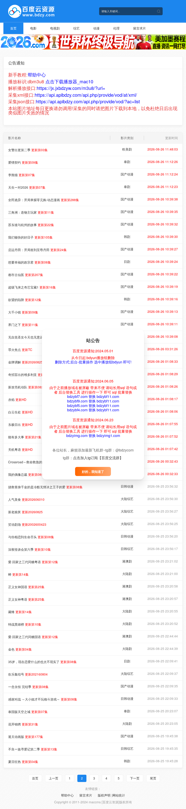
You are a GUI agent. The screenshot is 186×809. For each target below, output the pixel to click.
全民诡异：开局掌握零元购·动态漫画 (43, 199)
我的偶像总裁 (26, 474)
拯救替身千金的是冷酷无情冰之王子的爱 (45, 487)
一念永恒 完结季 (28, 686)
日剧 (127, 261)
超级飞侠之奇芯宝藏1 (32, 287)
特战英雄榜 (24, 624)
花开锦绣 (23, 724)
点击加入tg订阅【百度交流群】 (98, 457)
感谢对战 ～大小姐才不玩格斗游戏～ (42, 699)
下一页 (135, 778)
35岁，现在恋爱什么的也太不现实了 (42, 661)
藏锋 (20, 611)
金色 (20, 649)
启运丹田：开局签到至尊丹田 (37, 249)
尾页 (153, 778)
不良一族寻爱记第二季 (32, 749)
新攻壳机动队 (26, 387)
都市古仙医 (25, 274)
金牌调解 (25, 362)
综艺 (76, 28)
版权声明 (104, 795)
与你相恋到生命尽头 (31, 537)
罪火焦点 (20, 349)
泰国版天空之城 (28, 711)
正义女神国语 (26, 587)
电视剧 (55, 28)
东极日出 (20, 424)
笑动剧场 (27, 524)
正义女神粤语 (26, 599)
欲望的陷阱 (24, 299)
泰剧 (127, 161)
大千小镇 (23, 312)
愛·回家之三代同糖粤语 (33, 562)
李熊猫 (21, 175)
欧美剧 (127, 149)
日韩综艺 (127, 548)
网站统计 (118, 795)
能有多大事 (24, 437)
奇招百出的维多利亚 (31, 374)
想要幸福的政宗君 (29, 262)
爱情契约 (23, 162)
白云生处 (20, 412)
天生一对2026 (26, 187)
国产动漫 (127, 174)
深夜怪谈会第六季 (29, 549)
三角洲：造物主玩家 (31, 212)
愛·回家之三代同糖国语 (33, 636)
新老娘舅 (25, 512)
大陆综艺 (127, 498)
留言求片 (139, 28)
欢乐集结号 (28, 674)
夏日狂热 (23, 761)
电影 (33, 28)
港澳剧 (127, 561)
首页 (13, 28)
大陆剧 (127, 573)
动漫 (96, 28)
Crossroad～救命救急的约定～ (38, 462)
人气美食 (26, 499)
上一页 (53, 778)
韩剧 (127, 236)
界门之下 (23, 324)
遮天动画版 (25, 736)
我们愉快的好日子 (30, 237)
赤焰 (17, 399)
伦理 (116, 28)
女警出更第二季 (28, 150)
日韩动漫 (127, 486)
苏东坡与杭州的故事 (31, 224)
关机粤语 (20, 449)
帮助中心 (67, 795)
